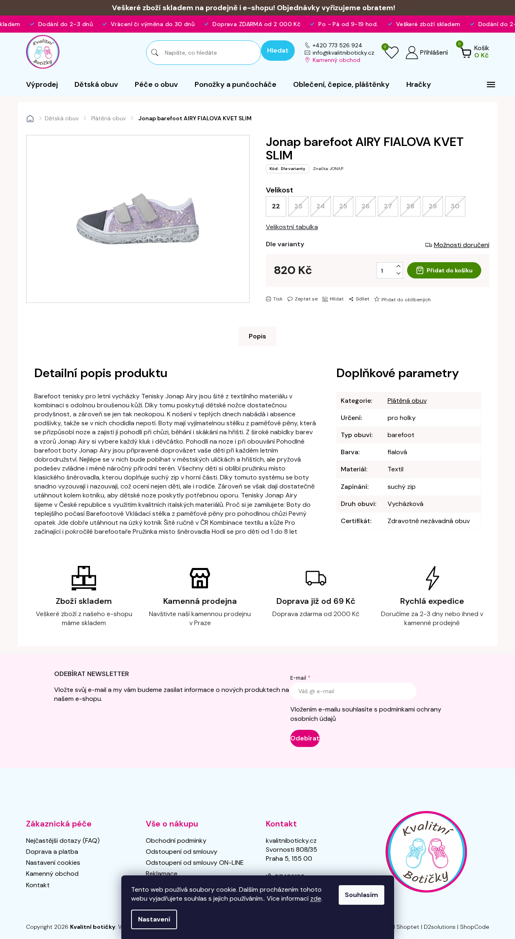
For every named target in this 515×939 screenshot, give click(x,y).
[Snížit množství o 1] (398, 273)
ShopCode (474, 926)
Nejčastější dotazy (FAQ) (63, 840)
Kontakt (38, 885)
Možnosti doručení (461, 245)
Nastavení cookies (53, 862)
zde (315, 898)
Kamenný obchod (336, 60)
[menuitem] (42, 84)
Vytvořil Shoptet (397, 926)
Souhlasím (361, 894)
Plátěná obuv (407, 400)
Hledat (278, 50)
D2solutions (440, 926)
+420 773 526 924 (337, 45)
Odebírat (305, 738)
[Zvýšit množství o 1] (398, 266)
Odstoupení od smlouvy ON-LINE (195, 862)
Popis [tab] (257, 336)
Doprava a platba (52, 851)
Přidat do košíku (450, 270)
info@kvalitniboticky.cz (343, 52)
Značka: (328, 168)
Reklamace (162, 873)
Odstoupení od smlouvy (181, 851)
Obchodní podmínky (176, 840)
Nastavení (154, 919)
